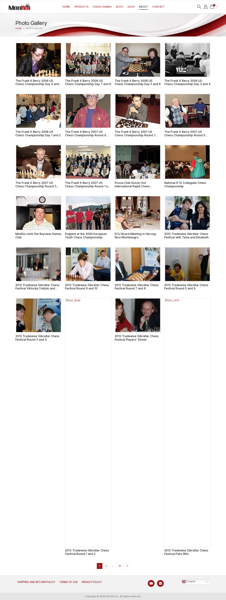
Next (127, 566)
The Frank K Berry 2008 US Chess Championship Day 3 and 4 (187, 82)
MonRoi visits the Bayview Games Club (38, 235)
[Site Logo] (19, 6)
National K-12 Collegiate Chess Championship (185, 184)
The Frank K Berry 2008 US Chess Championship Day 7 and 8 (88, 82)
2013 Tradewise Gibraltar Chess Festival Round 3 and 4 (37, 337)
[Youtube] (151, 583)
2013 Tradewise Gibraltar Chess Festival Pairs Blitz (186, 552)
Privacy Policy (92, 582)
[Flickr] (160, 583)
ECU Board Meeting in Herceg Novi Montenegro (135, 235)
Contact (158, 6)
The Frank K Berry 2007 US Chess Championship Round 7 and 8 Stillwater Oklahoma (135, 135)
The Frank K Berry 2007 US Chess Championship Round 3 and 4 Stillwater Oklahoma (35, 186)
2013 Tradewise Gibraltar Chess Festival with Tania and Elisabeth (186, 235)
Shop (131, 6)
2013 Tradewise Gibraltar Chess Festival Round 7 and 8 (137, 286)
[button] (199, 7)
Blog (119, 6)
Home (66, 6)
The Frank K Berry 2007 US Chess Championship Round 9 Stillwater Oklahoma (85, 135)
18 (120, 565)
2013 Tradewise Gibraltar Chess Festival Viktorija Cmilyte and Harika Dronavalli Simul (37, 288)
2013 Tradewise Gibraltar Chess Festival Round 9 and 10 (87, 286)
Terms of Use (68, 582)
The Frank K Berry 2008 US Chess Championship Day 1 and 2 (38, 133)
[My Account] (205, 7)
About (143, 6)
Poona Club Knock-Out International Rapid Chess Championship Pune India (132, 186)
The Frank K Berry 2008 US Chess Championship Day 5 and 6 (138, 82)
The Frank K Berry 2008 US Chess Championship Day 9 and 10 (37, 84)
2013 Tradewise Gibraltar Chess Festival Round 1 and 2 (87, 552)
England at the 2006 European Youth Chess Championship (86, 235)
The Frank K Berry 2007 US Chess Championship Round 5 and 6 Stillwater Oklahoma (184, 135)
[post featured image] (38, 59)
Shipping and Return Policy (36, 582)
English (190, 581)
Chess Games (102, 6)
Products (81, 6)
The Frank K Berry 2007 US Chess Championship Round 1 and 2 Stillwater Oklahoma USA (88, 186)
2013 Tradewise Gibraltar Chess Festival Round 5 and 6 (186, 286)
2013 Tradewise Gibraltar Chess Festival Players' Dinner (137, 337)
